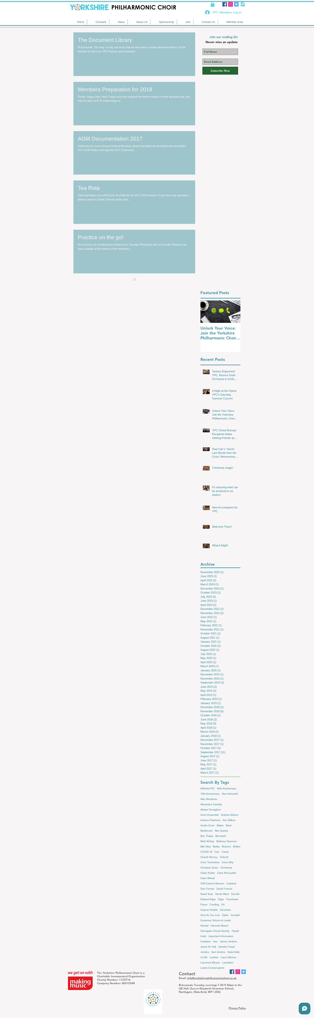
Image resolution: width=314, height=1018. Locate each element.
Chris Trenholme (210, 862)
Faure (203, 904)
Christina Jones (209, 867)
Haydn (235, 930)
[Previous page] (111, 279)
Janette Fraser (226, 946)
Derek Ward (222, 894)
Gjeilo (225, 915)
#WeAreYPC (207, 788)
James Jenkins (228, 941)
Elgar (221, 899)
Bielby (216, 846)
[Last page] (165, 279)
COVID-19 (206, 851)
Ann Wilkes (229, 820)
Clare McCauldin (226, 872)
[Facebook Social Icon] (224, 4)
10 (119, 279)
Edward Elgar (208, 899)
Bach (229, 825)
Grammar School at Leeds (215, 920)
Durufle (235, 894)
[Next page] (157, 279)
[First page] (103, 279)
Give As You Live (210, 915)
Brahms (226, 846)
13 (141, 279)
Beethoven (206, 830)
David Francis (224, 888)
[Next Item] (234, 311)
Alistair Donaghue (210, 809)
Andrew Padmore (210, 820)
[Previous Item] (206, 311)
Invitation (205, 941)
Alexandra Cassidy (211, 804)
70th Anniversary (210, 793)
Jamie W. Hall (208, 946)
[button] (212, 4)
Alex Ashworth (230, 793)
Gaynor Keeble (209, 909)
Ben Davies (221, 830)
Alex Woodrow (208, 799)
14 (149, 279)
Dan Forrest (207, 888)
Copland (231, 883)
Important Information (220, 936)
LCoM (203, 957)
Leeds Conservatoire (212, 967)
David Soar (206, 894)
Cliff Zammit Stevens (212, 883)
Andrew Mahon (229, 814)
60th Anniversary (226, 788)
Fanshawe (232, 899)
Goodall (235, 915)
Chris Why (228, 862)
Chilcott (224, 857)
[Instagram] (230, 4)
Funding (214, 904)
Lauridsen (228, 962)
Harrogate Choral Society (215, 930)
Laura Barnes (228, 957)
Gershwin (225, 909)
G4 (223, 904)
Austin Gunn (207, 825)
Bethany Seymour (226, 841)
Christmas (226, 867)
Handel (204, 925)
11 (126, 279)
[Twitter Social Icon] (236, 4)
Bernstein (220, 835)
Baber (220, 825)
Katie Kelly (233, 952)
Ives (215, 941)
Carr (217, 851)
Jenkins (204, 952)
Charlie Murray (209, 857)
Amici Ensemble (209, 814)
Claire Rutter (207, 872)
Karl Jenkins (218, 952)
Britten (236, 846)
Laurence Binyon (210, 962)
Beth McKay (207, 841)
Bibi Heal (205, 846)
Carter (225, 851)
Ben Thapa (206, 835)
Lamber (214, 957)
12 (134, 279)
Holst (203, 936)
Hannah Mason (219, 925)
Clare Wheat (207, 878)
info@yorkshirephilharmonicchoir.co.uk (211, 978)
